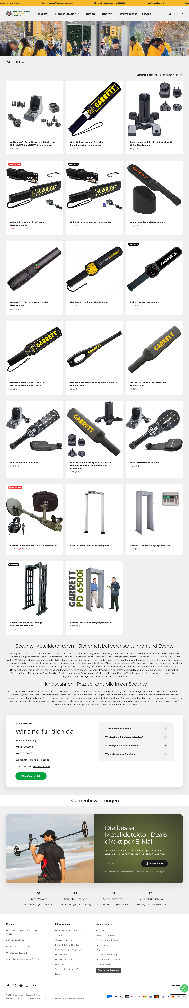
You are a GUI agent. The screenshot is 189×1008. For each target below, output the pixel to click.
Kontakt (100, 930)
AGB (98, 950)
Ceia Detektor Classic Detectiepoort (89, 545)
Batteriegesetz (103, 964)
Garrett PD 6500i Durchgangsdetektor (91, 622)
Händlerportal (62, 954)
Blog (57, 974)
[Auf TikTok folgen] (27, 985)
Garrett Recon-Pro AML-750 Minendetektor (33, 545)
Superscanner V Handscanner (89, 701)
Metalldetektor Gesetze (67, 945)
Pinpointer (90, 13)
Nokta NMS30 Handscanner (145, 462)
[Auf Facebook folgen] (8, 985)
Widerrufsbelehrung (106, 954)
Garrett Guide (66, 701)
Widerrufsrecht (36, 998)
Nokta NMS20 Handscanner (25, 462)
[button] (178, 997)
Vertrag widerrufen (108, 970)
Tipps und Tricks (63, 940)
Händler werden (63, 959)
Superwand (117, 701)
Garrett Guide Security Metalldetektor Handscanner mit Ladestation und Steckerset (90, 465)
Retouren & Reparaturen (108, 959)
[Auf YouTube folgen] (21, 985)
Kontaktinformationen (75, 998)
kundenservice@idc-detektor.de (32, 760)
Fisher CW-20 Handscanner (145, 302)
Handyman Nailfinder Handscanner (89, 302)
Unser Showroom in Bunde (69, 930)
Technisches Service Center (69, 969)
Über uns (60, 964)
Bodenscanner (128, 13)
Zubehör (107, 13)
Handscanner (81, 691)
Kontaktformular (41, 766)
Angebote (42, 13)
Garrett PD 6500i (153, 656)
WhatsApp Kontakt (31, 776)
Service (146, 13)
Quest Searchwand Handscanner (148, 222)
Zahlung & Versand (105, 935)
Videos (58, 935)
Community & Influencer (68, 950)
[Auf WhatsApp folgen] (34, 985)
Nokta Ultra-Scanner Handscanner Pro (90, 222)
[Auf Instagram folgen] (14, 985)
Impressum (102, 945)
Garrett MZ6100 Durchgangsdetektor (150, 545)
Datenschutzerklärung (107, 940)
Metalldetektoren (65, 13)
